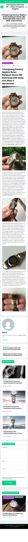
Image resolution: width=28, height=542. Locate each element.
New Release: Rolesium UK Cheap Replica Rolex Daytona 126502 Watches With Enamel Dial (12, 407)
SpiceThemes (16, 530)
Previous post (6, 345)
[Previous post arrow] (24, 348)
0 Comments (17, 65)
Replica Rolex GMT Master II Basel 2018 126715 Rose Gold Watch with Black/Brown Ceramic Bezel (12, 354)
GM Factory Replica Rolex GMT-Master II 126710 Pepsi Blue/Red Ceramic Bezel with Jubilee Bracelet (13, 348)
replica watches (6, 129)
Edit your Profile (22, 335)
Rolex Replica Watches (7, 63)
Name (3, 461)
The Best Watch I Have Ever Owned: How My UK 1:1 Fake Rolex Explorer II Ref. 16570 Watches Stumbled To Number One (13, 382)
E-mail (3, 468)
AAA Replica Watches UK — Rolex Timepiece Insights (15, 7)
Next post (5, 352)
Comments (4, 447)
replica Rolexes (5, 138)
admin (18, 63)
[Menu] (2, 7)
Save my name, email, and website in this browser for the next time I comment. (13, 478)
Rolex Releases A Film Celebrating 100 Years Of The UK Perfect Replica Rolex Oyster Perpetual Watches (13, 432)
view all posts (5, 339)
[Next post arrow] (24, 354)
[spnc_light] (26, 7)
